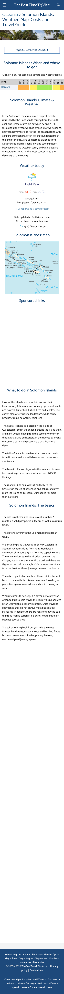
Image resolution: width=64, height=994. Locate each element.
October (53, 958)
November (25, 962)
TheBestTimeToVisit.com (34, 966)
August (29, 958)
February (37, 954)
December (38, 962)
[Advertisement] (32, 343)
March (47, 954)
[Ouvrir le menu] (4, 5)
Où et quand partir (14, 979)
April (55, 954)
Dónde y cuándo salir (37, 983)
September (41, 958)
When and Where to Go (38, 979)
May (7, 958)
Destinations (36, 970)
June (14, 958)
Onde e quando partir (41, 987)
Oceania (10, 14)
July (21, 958)
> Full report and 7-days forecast (32, 209)
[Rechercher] (59, 5)
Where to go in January (17, 954)
